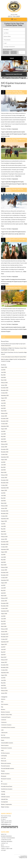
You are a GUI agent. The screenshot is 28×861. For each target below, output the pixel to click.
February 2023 (4, 475)
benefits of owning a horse (11, 279)
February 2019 (4, 598)
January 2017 (4, 662)
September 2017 (5, 641)
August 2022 (4, 490)
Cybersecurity (4, 732)
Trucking (3, 791)
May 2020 (3, 559)
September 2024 (5, 426)
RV (1, 781)
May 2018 (3, 621)
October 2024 (4, 423)
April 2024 (3, 439)
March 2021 (3, 534)
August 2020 (4, 552)
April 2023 (3, 469)
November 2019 (4, 575)
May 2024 (3, 436)
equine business (9, 131)
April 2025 (3, 408)
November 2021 (4, 513)
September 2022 (5, 487)
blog (13, 129)
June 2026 (3, 372)
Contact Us (4, 843)
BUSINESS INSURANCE (6, 836)
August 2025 (4, 398)
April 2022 (3, 500)
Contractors (4, 722)
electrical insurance (5, 737)
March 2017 (3, 657)
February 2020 (4, 567)
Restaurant (3, 776)
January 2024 (4, 446)
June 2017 (3, 649)
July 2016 (3, 677)
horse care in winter (10, 231)
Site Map (3, 850)
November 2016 (4, 667)
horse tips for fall (16, 329)
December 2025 (4, 387)
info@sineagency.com (6, 824)
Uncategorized (4, 801)
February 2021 (4, 536)
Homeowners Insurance (6, 748)
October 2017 (4, 639)
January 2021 (4, 539)
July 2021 (3, 523)
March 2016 (3, 688)
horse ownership (7, 281)
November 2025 (4, 390)
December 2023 (4, 449)
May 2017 (3, 652)
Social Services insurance (6, 789)
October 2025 (4, 392)
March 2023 (3, 472)
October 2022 (4, 485)
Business (3, 709)
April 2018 (3, 623)
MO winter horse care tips (12, 233)
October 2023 (4, 454)
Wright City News (5, 807)
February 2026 (4, 382)
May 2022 (3, 498)
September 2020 (5, 549)
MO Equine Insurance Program (19, 134)
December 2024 (4, 418)
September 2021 (5, 518)
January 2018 (4, 631)
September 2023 (5, 457)
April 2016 (3, 685)
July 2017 (3, 646)
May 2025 (3, 405)
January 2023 (4, 477)
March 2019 (3, 595)
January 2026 (4, 385)
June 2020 (3, 557)
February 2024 (4, 444)
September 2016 (5, 672)
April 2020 (3, 562)
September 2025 (5, 395)
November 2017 (4, 636)
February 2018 (4, 629)
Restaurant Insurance (6, 778)
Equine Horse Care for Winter (14, 190)
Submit (12, 58)
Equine (16, 129)
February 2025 (4, 413)
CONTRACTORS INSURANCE (8, 837)
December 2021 (4, 510)
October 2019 (4, 577)
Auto (2, 701)
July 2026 (3, 369)
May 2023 (3, 467)
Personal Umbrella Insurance (7, 768)
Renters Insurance (5, 773)
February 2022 (4, 505)
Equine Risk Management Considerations (16, 140)
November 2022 (4, 482)
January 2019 (4, 600)
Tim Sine (8, 129)
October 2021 (4, 516)
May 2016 (3, 682)
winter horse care (5, 136)
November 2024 (4, 421)
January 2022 (4, 508)
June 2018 (3, 618)
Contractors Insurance (6, 724)
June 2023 (3, 464)
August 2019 (4, 582)
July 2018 (3, 616)
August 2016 (4, 675)
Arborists (3, 699)
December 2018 (4, 603)
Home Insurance (4, 745)
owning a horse (4, 283)
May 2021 (3, 528)
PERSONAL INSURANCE (6, 841)
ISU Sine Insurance (5, 753)
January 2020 (4, 570)
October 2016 (4, 670)
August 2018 (4, 613)
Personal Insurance (5, 765)
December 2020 (4, 541)
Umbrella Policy (4, 799)
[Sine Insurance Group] (14, 6)
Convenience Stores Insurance (8, 727)
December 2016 (4, 664)
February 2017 (4, 659)
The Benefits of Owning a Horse (15, 240)
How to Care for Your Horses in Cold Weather (15, 92)
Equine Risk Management (11, 181)
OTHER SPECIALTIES (6, 839)
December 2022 (4, 480)
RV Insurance (4, 783)
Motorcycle (3, 760)
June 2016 (3, 680)
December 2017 (4, 634)
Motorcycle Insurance (6, 763)
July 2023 (3, 462)
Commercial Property (6, 717)
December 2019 (4, 572)
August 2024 (4, 428)
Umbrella (3, 794)
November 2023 (4, 451)
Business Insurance (5, 712)
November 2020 (4, 544)
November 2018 (4, 605)
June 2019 (3, 587)
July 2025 (3, 400)
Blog (2, 845)
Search (24, 337)
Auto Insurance (4, 704)
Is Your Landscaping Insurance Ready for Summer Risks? (13, 356)
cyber (2, 730)
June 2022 (3, 495)
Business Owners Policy (6, 714)
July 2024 (3, 431)
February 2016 (4, 690)
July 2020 (3, 554)
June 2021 (3, 526)
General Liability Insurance (7, 742)
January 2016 (4, 693)
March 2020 (3, 564)
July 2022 (3, 493)
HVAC (2, 750)
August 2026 (4, 367)
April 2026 (3, 377)
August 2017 (4, 644)
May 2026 (3, 374)
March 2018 (3, 626)
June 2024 (3, 433)
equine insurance (17, 131)
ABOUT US (3, 834)
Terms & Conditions (6, 848)
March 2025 (3, 410)
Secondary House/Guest (6, 786)
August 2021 (4, 521)
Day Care (3, 735)
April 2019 (3, 593)
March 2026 (3, 380)
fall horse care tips (7, 329)
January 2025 (4, 416)
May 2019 (3, 590)
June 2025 (3, 403)
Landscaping (4, 755)
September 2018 (5, 611)
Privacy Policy (5, 846)
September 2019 (5, 580)
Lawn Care (3, 758)
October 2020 (4, 546)
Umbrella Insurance (5, 796)
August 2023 (4, 459)
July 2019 (3, 585)
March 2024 (3, 441)
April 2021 (3, 531)
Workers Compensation (6, 804)
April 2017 (3, 654)
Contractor (3, 719)
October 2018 (4, 608)
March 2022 (3, 503)
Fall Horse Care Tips (13, 288)
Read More (8, 126)
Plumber (3, 771)
